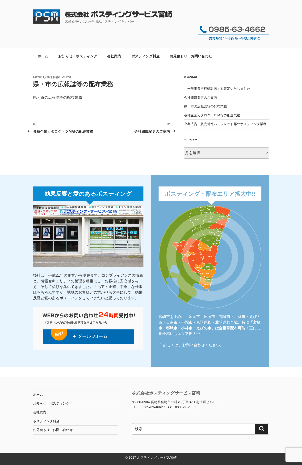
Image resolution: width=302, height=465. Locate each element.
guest (66, 77)
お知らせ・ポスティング (77, 56)
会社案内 (114, 56)
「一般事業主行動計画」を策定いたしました (217, 88)
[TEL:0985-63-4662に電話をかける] (233, 40)
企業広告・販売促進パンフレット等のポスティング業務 (225, 124)
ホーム (43, 56)
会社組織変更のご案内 (200, 97)
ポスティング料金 (145, 56)
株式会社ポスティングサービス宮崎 (133, 15)
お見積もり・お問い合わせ (191, 56)
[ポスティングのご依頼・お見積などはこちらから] (88, 349)
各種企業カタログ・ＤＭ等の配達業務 (212, 115)
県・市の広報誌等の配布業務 (205, 106)
